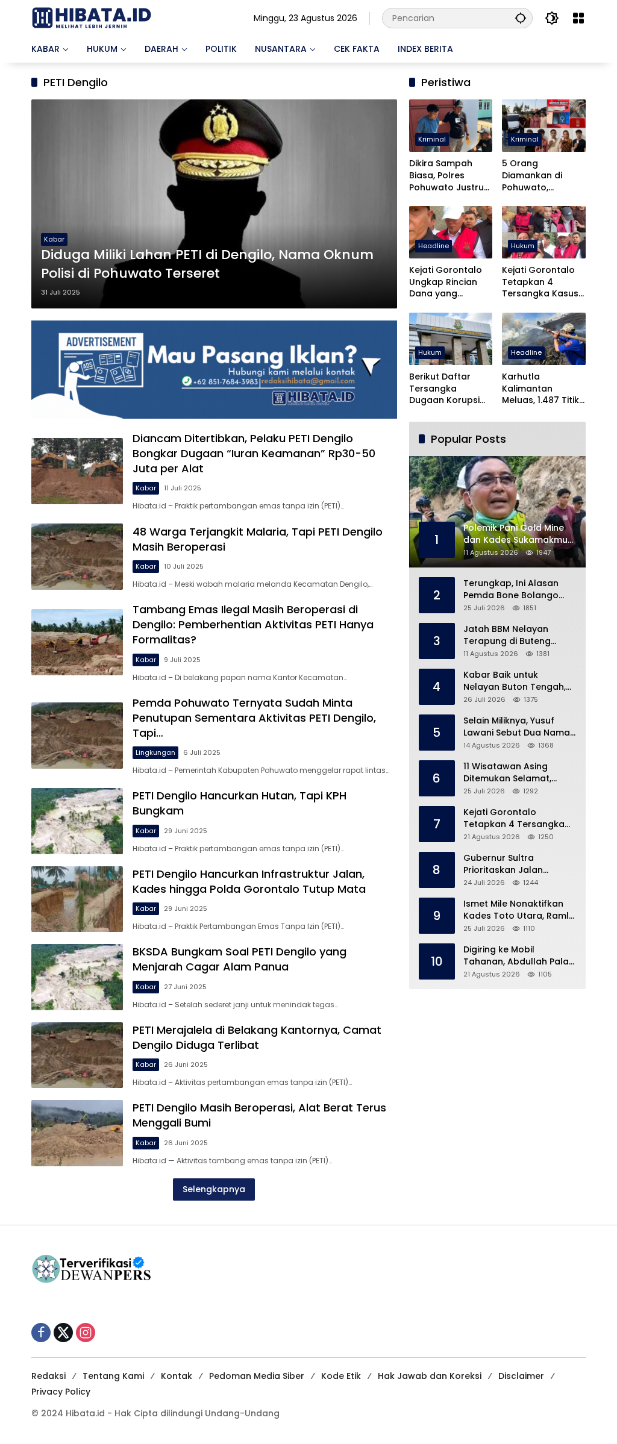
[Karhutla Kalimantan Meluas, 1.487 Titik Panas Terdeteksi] (544, 339)
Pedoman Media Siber (256, 1376)
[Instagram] (85, 1332)
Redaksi (48, 1376)
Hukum (522, 246)
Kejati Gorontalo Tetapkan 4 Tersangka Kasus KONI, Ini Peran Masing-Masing (540, 282)
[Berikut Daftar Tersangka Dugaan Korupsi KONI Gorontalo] (451, 339)
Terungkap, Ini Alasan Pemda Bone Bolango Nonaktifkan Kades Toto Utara (517, 589)
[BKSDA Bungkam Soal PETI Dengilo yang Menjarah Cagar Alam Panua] (77, 977)
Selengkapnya (214, 1189)
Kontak (176, 1376)
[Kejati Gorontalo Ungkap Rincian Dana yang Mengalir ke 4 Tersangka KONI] (451, 232)
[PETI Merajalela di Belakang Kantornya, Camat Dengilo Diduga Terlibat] (77, 1055)
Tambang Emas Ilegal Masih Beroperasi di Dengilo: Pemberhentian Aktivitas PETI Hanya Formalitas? (253, 624)
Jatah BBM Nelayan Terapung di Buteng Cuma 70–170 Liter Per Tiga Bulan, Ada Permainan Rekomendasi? (511, 635)
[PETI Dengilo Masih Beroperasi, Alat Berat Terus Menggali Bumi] (77, 1133)
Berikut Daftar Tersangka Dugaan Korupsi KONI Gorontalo (444, 389)
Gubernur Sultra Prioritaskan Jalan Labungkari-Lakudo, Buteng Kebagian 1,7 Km (515, 864)
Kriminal (432, 139)
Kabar (54, 239)
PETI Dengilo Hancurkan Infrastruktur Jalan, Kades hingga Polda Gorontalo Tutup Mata (249, 881)
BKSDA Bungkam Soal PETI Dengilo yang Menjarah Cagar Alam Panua (239, 959)
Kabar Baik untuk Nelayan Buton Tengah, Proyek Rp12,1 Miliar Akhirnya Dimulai (514, 681)
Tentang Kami (113, 1376)
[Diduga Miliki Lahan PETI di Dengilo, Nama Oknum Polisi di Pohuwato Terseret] (214, 203)
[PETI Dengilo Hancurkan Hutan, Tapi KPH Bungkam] (77, 821)
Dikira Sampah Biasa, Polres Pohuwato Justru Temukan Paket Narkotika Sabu (446, 175)
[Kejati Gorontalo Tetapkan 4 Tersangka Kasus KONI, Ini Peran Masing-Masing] (544, 232)
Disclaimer (521, 1376)
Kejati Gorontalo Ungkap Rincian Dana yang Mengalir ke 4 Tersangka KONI (445, 282)
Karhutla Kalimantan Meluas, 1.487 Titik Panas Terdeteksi (540, 389)
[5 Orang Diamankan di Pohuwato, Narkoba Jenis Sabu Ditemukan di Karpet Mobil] (544, 125)
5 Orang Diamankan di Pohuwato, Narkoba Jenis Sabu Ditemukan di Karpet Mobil (543, 175)
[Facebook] (41, 1332)
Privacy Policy (60, 1392)
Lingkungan (155, 752)
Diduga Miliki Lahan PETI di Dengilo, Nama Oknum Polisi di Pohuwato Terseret (207, 264)
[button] (521, 18)
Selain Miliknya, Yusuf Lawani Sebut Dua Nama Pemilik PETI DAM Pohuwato (516, 727)
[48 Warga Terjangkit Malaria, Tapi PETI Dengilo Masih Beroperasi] (77, 557)
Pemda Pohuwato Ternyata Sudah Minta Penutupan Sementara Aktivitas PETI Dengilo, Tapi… (254, 717)
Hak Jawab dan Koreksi (429, 1376)
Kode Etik (341, 1376)
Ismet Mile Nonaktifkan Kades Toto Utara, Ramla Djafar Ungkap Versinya (519, 910)
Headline (433, 246)
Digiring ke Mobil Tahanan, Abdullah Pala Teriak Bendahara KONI (516, 955)
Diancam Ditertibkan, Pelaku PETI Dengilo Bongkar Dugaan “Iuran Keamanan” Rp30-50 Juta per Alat (254, 453)
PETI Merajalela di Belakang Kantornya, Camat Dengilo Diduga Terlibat (257, 1037)
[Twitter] (63, 1332)
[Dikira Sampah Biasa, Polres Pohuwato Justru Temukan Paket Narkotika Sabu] (451, 125)
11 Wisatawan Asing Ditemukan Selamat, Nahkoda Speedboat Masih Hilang (509, 772)
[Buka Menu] (578, 18)
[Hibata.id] (91, 17)
